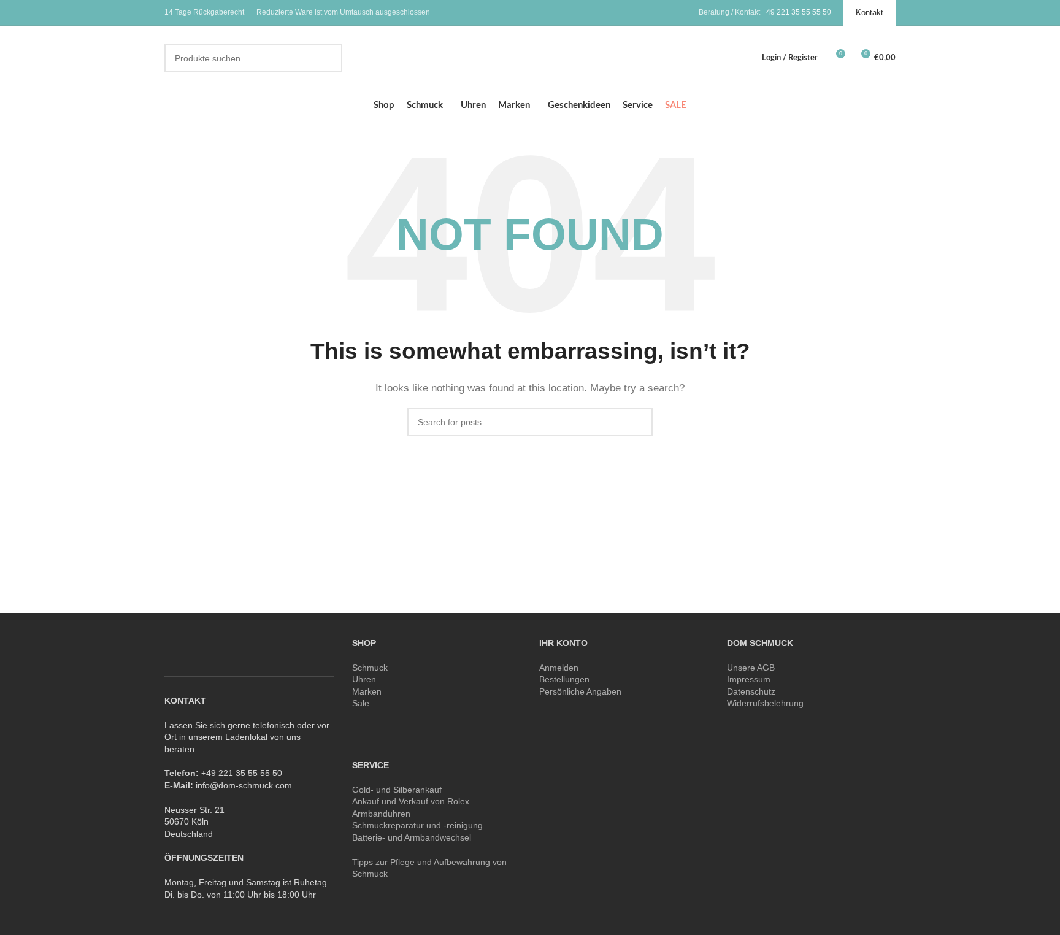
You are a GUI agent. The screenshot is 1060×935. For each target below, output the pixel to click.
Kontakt (869, 12)
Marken (367, 691)
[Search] (328, 58)
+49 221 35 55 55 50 (796, 12)
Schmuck (370, 667)
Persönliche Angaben (580, 691)
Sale (360, 703)
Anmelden (558, 667)
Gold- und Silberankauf (397, 790)
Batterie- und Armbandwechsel (411, 837)
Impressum (748, 679)
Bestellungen (564, 679)
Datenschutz (751, 691)
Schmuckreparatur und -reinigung (417, 825)
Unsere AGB (751, 667)
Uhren (364, 679)
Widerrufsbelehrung (765, 703)
